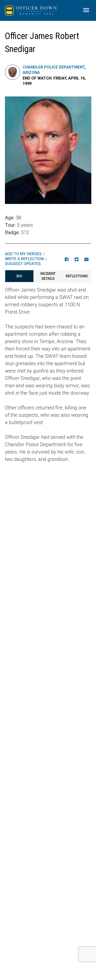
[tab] (19, 276)
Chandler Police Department (54, 67)
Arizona (31, 72)
